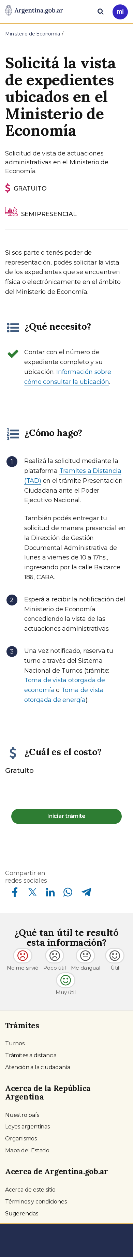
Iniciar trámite (66, 816)
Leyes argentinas (27, 1126)
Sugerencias (21, 1213)
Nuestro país (22, 1115)
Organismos (21, 1138)
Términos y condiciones (36, 1201)
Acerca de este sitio (30, 1189)
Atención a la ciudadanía (37, 1067)
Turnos (15, 1043)
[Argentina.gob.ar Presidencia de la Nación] (34, 11)
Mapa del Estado (27, 1150)
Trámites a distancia (31, 1055)
